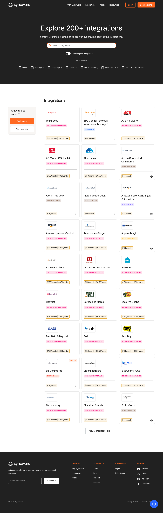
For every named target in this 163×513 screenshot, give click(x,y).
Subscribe (51, 480)
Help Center (120, 473)
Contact (96, 482)
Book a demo (146, 5)
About (95, 469)
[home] (19, 5)
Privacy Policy (132, 502)
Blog (95, 473)
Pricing (102, 5)
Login (130, 5)
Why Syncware (74, 5)
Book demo (22, 121)
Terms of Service (148, 502)
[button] (115, 4)
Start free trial (22, 129)
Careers (96, 478)
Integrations (90, 5)
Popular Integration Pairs (99, 431)
